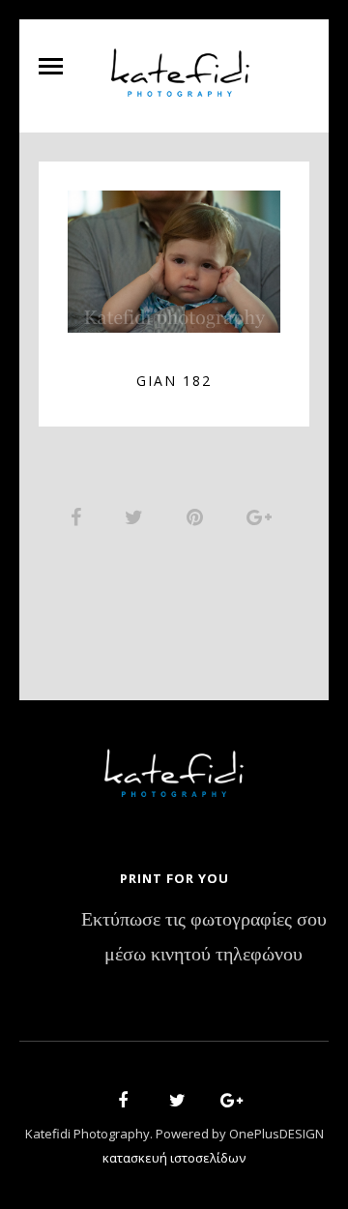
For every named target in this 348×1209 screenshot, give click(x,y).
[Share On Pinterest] (198, 516)
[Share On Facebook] (79, 516)
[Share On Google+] (262, 516)
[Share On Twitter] (137, 516)
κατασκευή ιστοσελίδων (174, 1157)
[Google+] (225, 1103)
